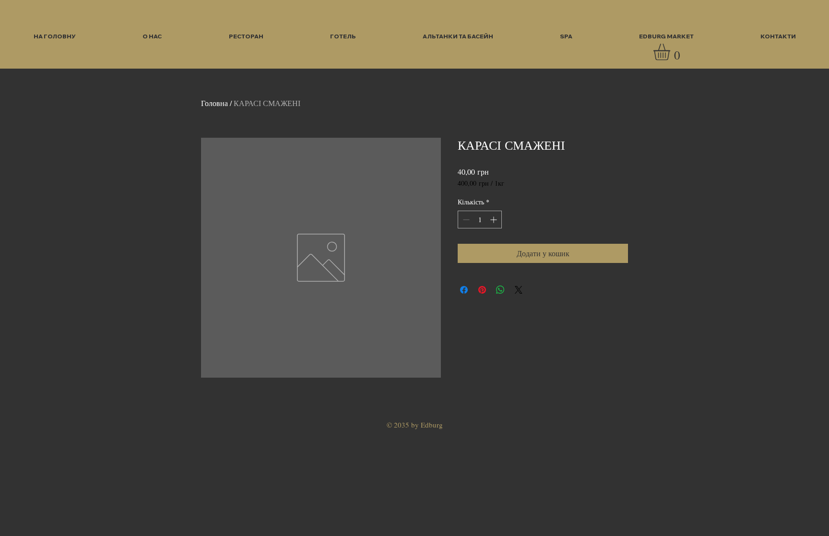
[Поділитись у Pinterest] (482, 290)
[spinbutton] (479, 219)
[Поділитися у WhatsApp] (500, 290)
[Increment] (494, 219)
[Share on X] (518, 290)
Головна (214, 103)
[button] (671, 52)
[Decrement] (465, 219)
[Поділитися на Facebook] (464, 290)
